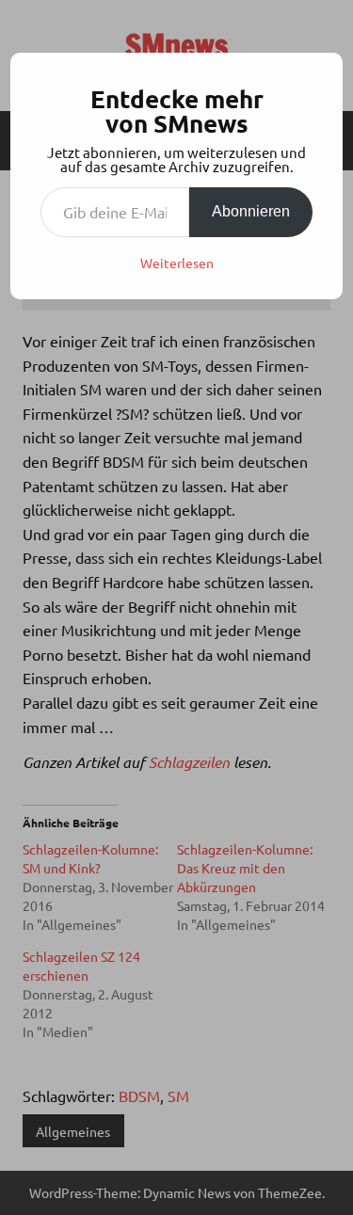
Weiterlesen (177, 262)
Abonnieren (251, 211)
